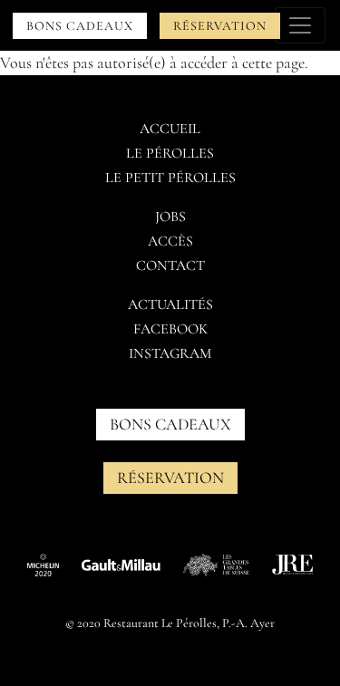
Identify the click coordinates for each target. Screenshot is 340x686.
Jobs (170, 217)
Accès (170, 241)
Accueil (170, 129)
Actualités (170, 304)
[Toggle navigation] (300, 25)
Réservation (220, 26)
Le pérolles (170, 153)
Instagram (170, 353)
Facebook (170, 329)
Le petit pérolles (170, 178)
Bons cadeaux (79, 26)
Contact (170, 265)
